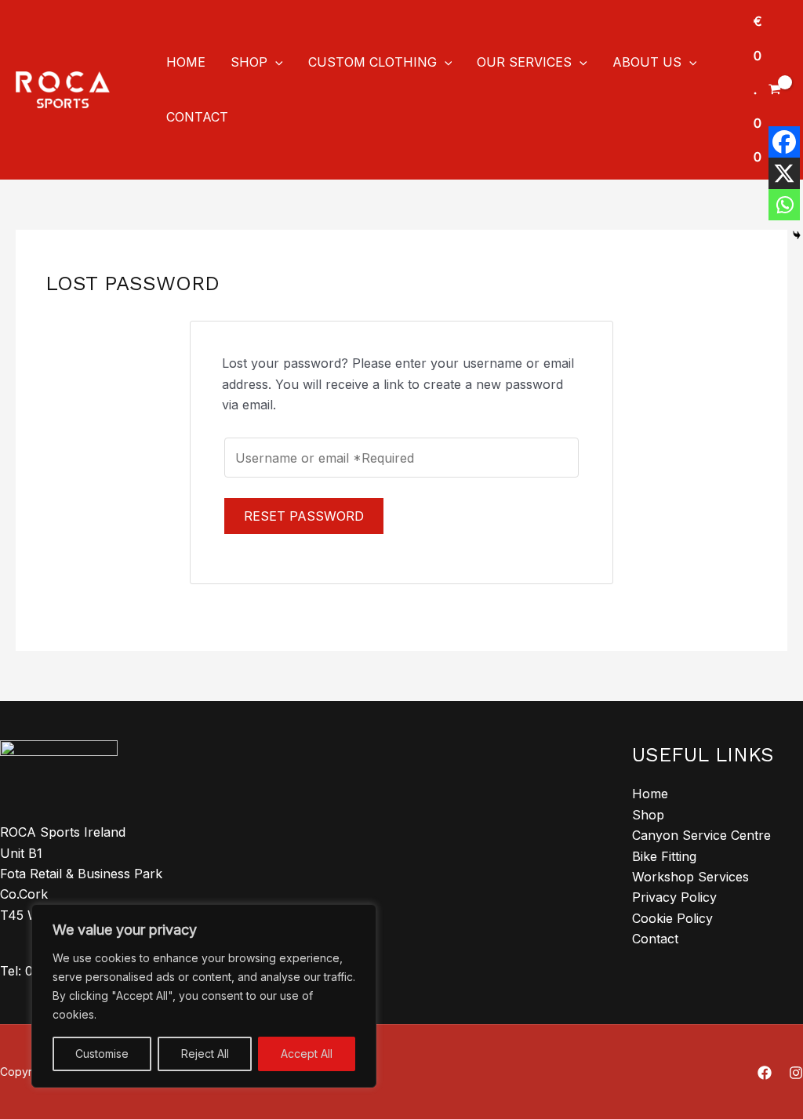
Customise (102, 1053)
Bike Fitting (664, 856)
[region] (203, 996)
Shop (648, 815)
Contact (655, 938)
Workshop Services (690, 877)
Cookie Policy (672, 918)
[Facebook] (784, 142)
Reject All (205, 1053)
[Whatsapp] (784, 204)
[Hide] (796, 235)
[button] (275, 62)
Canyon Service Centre (701, 835)
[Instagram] (796, 1073)
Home (650, 793)
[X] (784, 173)
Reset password (304, 516)
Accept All (306, 1053)
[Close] (360, 917)
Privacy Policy (674, 897)
